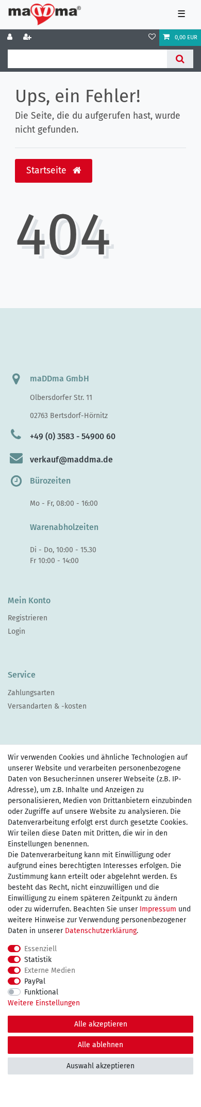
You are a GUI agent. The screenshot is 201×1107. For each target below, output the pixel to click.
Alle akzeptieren (100, 1024)
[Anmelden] (11, 37)
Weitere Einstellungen (44, 1003)
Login (16, 631)
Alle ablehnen (100, 1044)
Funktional (41, 992)
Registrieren (27, 618)
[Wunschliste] (152, 37)
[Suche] (180, 59)
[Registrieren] (28, 37)
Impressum (158, 909)
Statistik (38, 959)
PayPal (34, 981)
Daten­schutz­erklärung (101, 930)
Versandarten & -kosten (47, 706)
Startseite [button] (47, 170)
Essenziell (40, 948)
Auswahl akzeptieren (100, 1066)
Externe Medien (49, 970)
